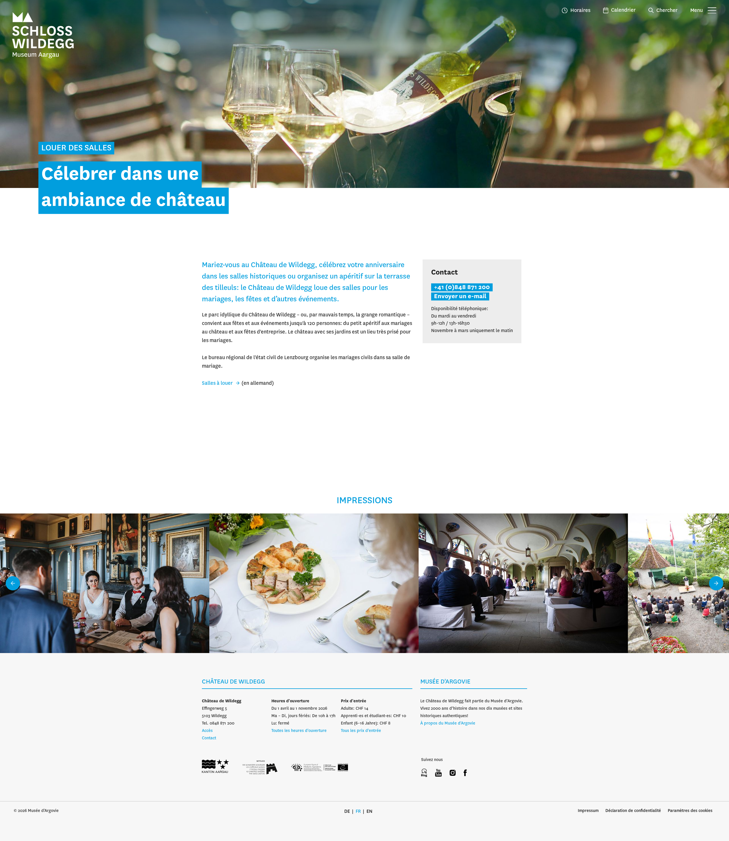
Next (716, 583)
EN (369, 811)
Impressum (588, 811)
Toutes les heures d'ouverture (299, 731)
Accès (207, 731)
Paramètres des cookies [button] (690, 811)
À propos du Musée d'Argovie (447, 723)
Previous (13, 583)
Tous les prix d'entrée (361, 731)
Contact (209, 738)
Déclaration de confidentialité (633, 811)
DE (347, 811)
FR (358, 811)
